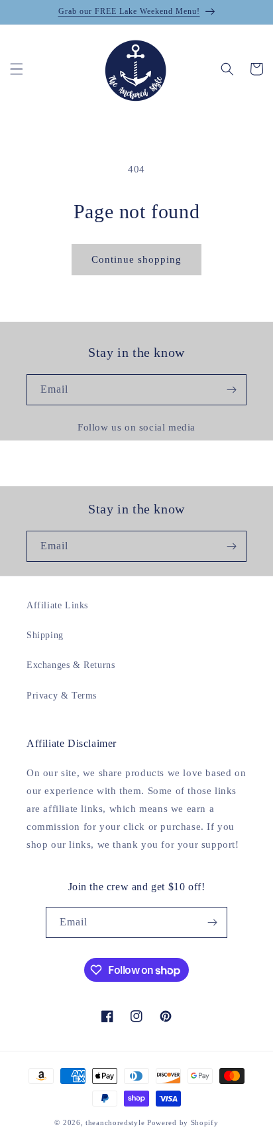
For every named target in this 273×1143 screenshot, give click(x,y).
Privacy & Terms (62, 696)
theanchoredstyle (114, 1122)
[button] (16, 69)
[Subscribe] (231, 389)
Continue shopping (136, 259)
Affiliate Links (57, 605)
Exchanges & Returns (71, 665)
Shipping (45, 635)
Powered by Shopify (183, 1122)
